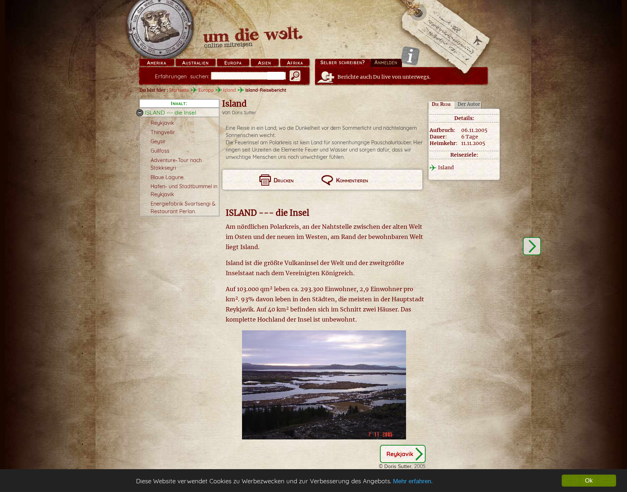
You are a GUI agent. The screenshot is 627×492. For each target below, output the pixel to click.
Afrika (295, 62)
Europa (233, 62)
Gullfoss (160, 151)
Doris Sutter (244, 112)
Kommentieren (352, 180)
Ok (589, 480)
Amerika (156, 62)
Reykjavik (162, 123)
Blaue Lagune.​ (168, 177)
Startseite (179, 90)
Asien (264, 62)
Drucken (284, 180)
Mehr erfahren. (413, 481)
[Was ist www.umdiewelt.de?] (410, 56)
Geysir (158, 141)
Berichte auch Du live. (384, 77)
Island (229, 90)
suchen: (182, 76)
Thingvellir (163, 132)
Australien (195, 62)
